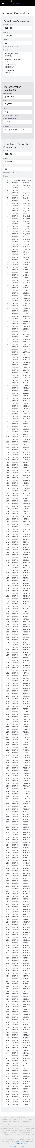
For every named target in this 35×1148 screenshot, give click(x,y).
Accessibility (19, 1143)
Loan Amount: (8, 25)
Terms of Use (29, 1141)
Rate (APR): (7, 32)
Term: (5, 39)
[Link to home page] (17, 3)
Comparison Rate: (9, 118)
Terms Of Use (13, 1147)
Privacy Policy (19, 1141)
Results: (6, 50)
